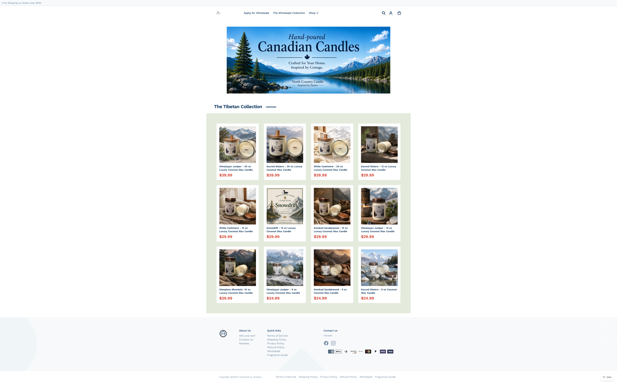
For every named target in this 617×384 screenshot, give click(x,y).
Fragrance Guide (277, 355)
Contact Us (246, 339)
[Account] (390, 13)
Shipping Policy (276, 339)
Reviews (244, 343)
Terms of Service (277, 335)
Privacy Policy (275, 343)
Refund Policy (275, 347)
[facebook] (326, 343)
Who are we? (247, 335)
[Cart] (399, 13)
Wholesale (273, 351)
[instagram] (333, 343)
